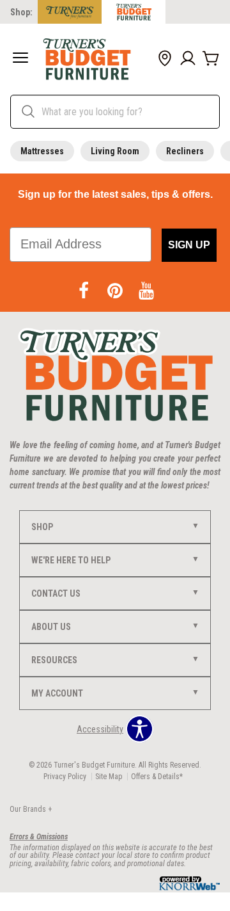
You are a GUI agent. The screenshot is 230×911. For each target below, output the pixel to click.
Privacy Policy (64, 776)
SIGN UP (189, 244)
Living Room (115, 151)
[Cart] (211, 59)
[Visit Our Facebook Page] (84, 291)
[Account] (188, 59)
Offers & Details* (157, 776)
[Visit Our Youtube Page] (146, 291)
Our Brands (31, 809)
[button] (20, 58)
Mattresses (42, 151)
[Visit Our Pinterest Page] (116, 291)
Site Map (108, 776)
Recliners (185, 151)
